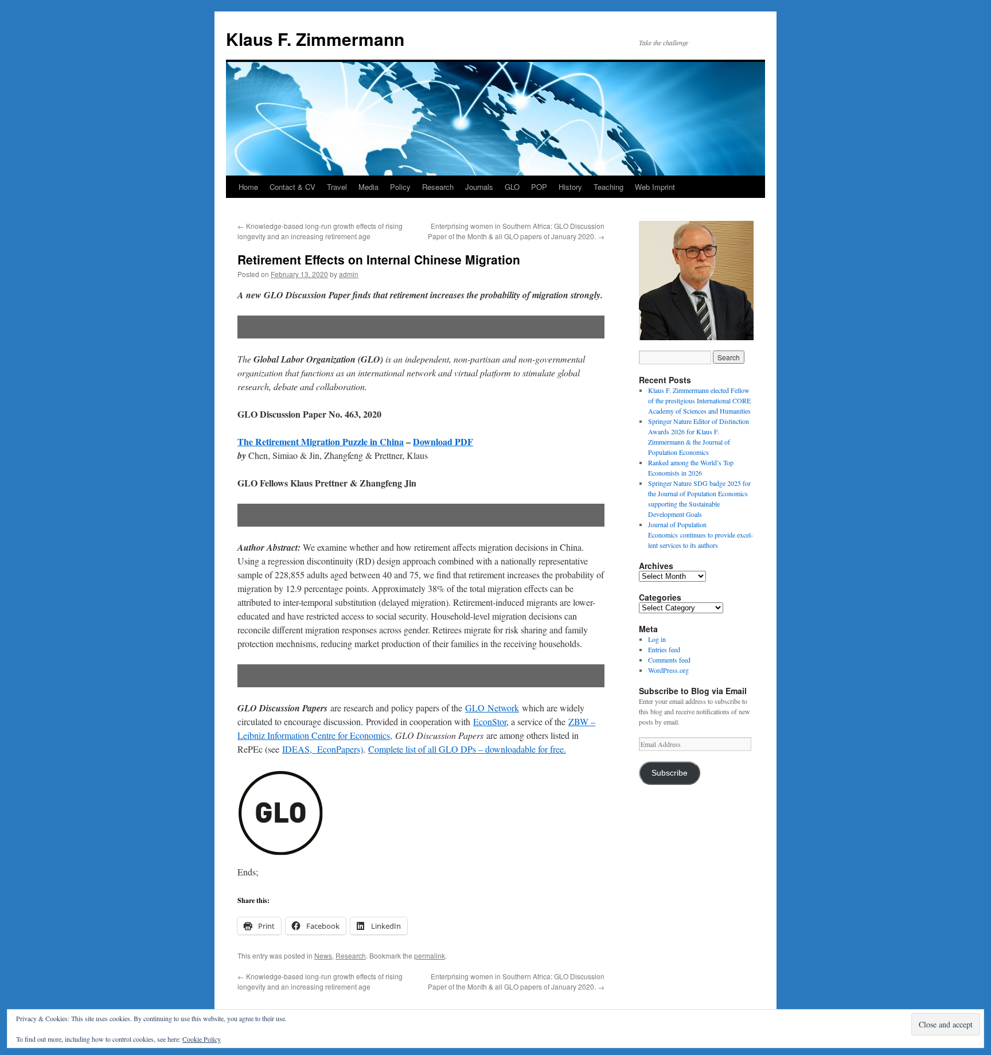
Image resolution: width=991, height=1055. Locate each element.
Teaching (608, 186)
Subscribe (669, 773)
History (570, 186)
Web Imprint (655, 186)
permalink (429, 955)
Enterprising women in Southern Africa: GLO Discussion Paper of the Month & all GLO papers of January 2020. (516, 231)
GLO (512, 186)
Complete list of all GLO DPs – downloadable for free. (467, 749)
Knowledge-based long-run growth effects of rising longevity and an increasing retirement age (320, 231)
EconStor (489, 721)
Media (368, 186)
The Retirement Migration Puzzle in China (320, 441)
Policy (400, 186)
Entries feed (664, 649)
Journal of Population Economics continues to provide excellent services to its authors (700, 535)
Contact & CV (292, 186)
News (323, 955)
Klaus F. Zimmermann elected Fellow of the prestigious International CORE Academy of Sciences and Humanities (699, 400)
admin (348, 274)
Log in (657, 639)
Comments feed (669, 659)
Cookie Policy (201, 1039)
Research (438, 186)
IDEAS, (297, 749)
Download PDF (443, 441)
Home (248, 186)
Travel (337, 186)
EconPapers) (337, 749)
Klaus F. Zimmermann (315, 38)
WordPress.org (668, 670)
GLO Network (492, 708)
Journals (479, 186)
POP (539, 186)
